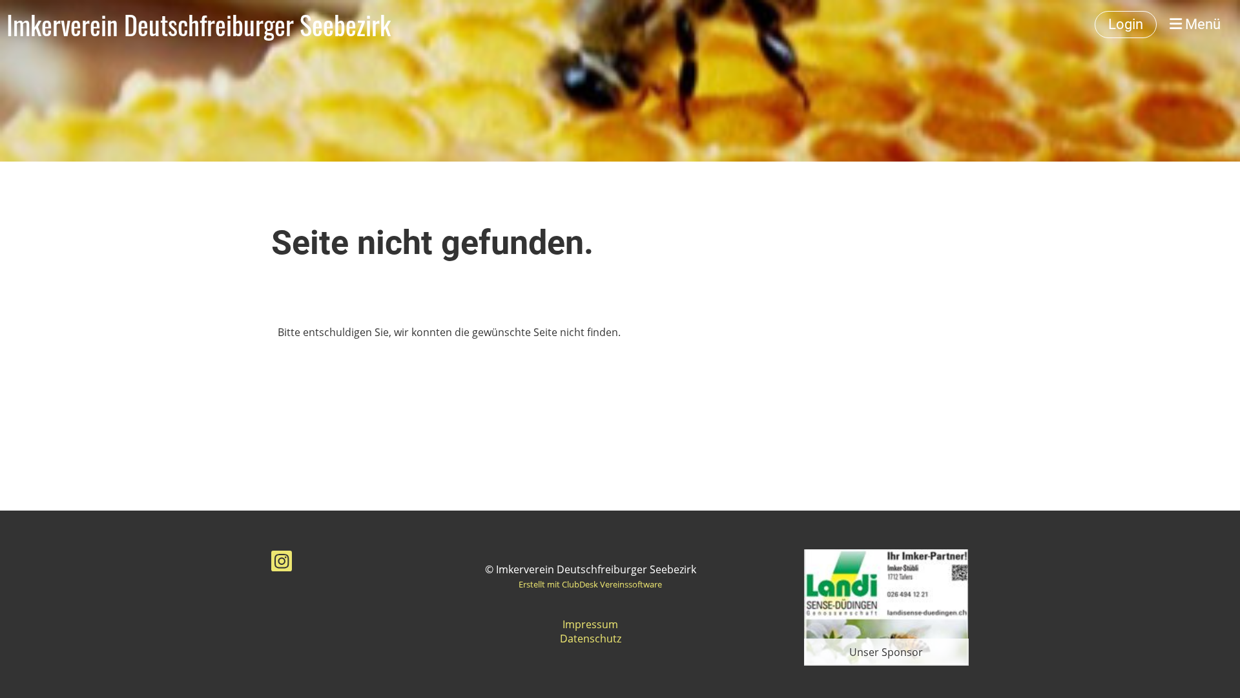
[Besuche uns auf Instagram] (281, 563)
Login (1125, 24)
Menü (1201, 24)
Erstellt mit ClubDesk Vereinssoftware (590, 584)
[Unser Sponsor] (886, 606)
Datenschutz (590, 638)
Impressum (590, 624)
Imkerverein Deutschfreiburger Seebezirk (198, 24)
